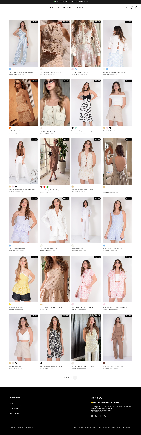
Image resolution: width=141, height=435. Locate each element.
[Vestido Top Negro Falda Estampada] (86, 102)
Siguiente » (75, 378)
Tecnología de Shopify (27, 427)
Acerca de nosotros (16, 413)
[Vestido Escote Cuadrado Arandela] (55, 279)
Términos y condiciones (17, 411)
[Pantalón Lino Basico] (86, 220)
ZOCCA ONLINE (17, 427)
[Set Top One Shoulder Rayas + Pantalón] (23, 43)
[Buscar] (132, 8)
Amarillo (10, 304)
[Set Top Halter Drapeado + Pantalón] (86, 337)
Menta (76, 128)
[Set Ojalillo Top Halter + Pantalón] (55, 43)
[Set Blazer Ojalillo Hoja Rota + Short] (55, 220)
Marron (41, 187)
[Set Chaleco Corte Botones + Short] (55, 337)
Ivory (104, 69)
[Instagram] (96, 416)
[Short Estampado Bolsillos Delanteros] (117, 279)
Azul (10, 69)
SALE (88, 8)
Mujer (51, 8)
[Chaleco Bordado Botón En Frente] (86, 161)
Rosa (73, 69)
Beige (41, 69)
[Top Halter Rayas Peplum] (23, 279)
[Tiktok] (100, 416)
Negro (73, 128)
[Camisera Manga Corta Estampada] (86, 279)
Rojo (44, 187)
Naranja (10, 128)
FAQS (11, 403)
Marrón (104, 363)
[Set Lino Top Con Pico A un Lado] (117, 337)
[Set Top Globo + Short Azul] (23, 220)
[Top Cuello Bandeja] (117, 102)
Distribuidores (78, 8)
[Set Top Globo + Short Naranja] (23, 102)
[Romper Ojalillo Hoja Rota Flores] (117, 220)
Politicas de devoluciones (18, 406)
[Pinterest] (105, 416)
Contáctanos (14, 401)
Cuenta (125, 8)
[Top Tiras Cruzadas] (23, 337)
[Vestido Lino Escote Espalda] (117, 161)
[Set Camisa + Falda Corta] (86, 43)
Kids (58, 8)
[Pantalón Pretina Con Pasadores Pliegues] (23, 161)
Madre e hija (67, 8)
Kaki (104, 128)
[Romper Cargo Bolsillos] (55, 102)
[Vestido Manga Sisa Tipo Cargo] (55, 161)
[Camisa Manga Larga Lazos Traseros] (117, 43)
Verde (47, 187)
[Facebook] (92, 416)
